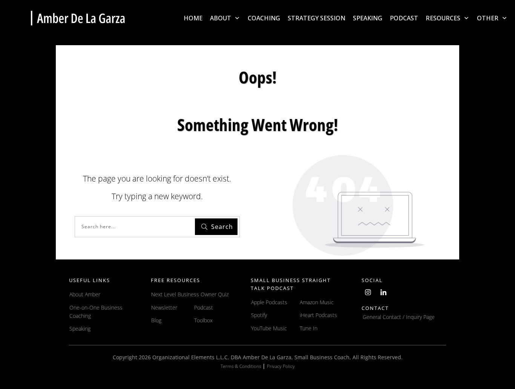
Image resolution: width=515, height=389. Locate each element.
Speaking (79, 328)
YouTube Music (269, 328)
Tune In (308, 328)
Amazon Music (317, 302)
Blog (156, 320)
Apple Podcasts (269, 302)
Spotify (259, 315)
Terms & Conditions (241, 366)
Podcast (203, 307)
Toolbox (203, 320)
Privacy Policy (281, 366)
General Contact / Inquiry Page (399, 316)
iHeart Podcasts (318, 315)
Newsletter (164, 307)
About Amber (85, 294)
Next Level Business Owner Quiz (189, 294)
